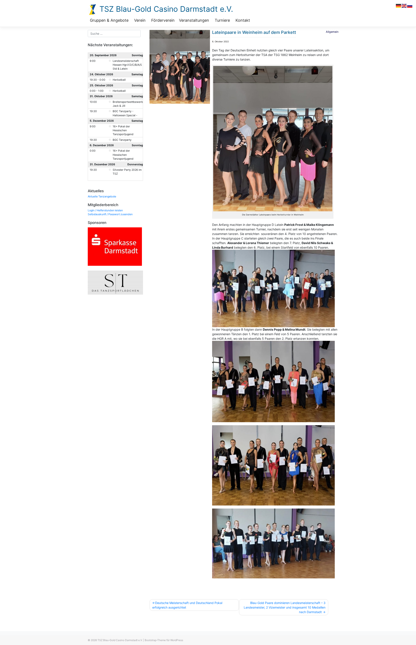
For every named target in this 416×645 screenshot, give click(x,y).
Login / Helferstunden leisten (105, 210)
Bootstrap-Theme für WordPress (164, 640)
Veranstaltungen (194, 20)
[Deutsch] (398, 5)
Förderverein (163, 20)
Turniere (222, 20)
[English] (404, 5)
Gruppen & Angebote (109, 20)
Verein (140, 20)
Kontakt (243, 20)
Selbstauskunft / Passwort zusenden (110, 214)
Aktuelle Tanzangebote (102, 196)
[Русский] (410, 5)
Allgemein (332, 31)
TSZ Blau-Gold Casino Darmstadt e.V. (165, 8)
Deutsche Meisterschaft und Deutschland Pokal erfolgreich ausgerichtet (187, 605)
